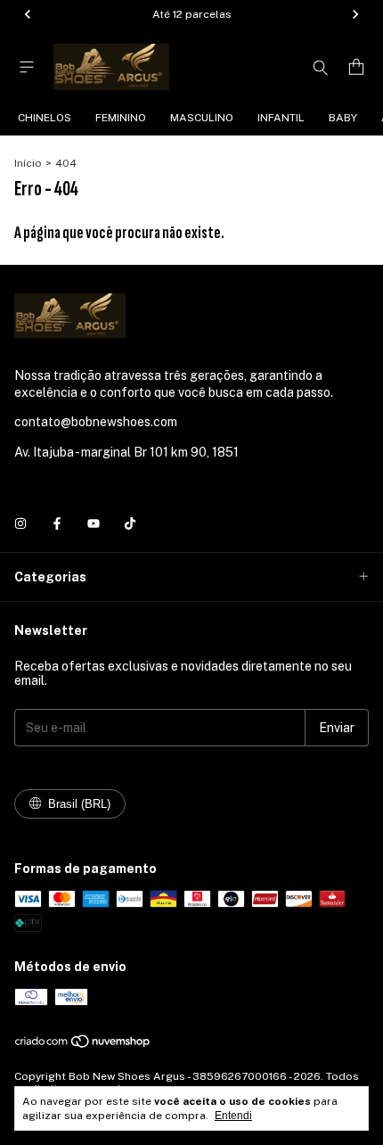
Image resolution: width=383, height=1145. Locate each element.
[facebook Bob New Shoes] (57, 523)
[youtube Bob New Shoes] (93, 523)
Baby (343, 117)
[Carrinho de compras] (356, 67)
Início (28, 163)
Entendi (233, 1115)
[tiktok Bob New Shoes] (130, 523)
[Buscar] (321, 67)
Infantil (281, 117)
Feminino (120, 117)
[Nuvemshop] (83, 1045)
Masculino (201, 117)
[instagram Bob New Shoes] (20, 523)
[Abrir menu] (27, 67)
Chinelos (44, 117)
